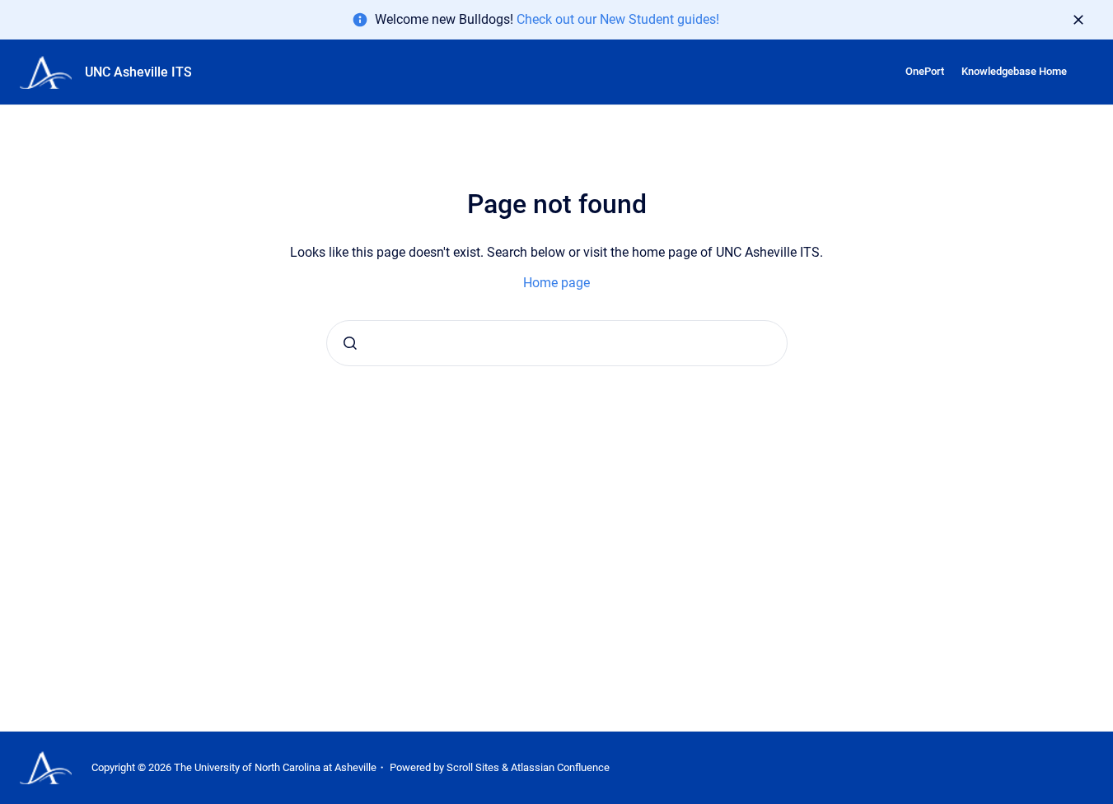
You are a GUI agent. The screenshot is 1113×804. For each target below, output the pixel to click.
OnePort (924, 71)
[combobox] (557, 343)
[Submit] (350, 343)
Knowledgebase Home (1014, 71)
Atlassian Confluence (560, 767)
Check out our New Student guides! (618, 19)
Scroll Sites (473, 767)
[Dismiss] (1078, 20)
